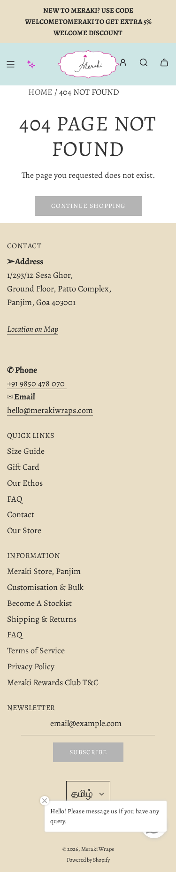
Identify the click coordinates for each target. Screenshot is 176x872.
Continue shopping (88, 205)
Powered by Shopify (88, 860)
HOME (40, 92)
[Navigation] (10, 64)
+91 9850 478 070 (37, 383)
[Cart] (164, 62)
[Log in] (123, 64)
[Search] (143, 62)
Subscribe (88, 752)
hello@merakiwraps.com (50, 410)
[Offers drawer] (31, 64)
